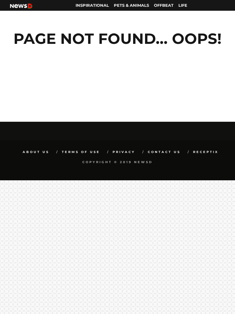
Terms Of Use (81, 152)
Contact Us (164, 152)
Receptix (205, 152)
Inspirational (92, 5)
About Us (36, 152)
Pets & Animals (131, 5)
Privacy (124, 152)
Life (182, 5)
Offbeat (163, 5)
